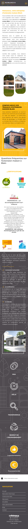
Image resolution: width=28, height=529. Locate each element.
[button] (14, 478)
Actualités (5, 502)
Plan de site (14, 523)
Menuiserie (5, 499)
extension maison (17, 41)
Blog (3, 507)
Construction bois (7, 496)
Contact (4, 510)
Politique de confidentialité (14, 521)
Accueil (4, 491)
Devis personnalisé (7, 504)
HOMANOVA (14, 518)
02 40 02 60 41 (6, 63)
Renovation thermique (8, 494)
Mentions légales (14, 519)
